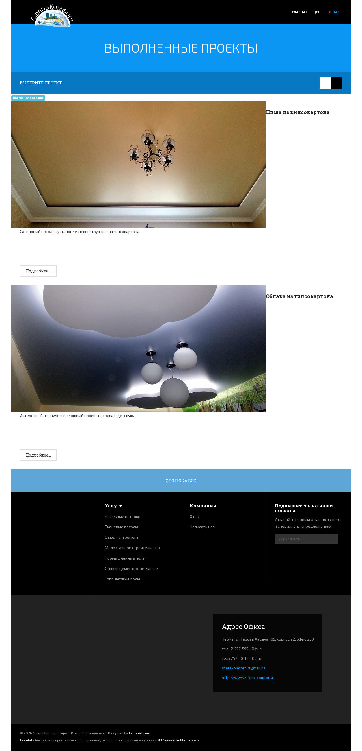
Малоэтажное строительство (132, 547)
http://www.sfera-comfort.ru (249, 677)
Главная (300, 12)
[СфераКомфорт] (52, 16)
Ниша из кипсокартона (298, 112)
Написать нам (203, 526)
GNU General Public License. (177, 740)
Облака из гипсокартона (299, 296)
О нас (334, 12)
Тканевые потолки (122, 526)
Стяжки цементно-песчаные (131, 568)
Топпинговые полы (122, 579)
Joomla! (26, 740)
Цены (318, 12)
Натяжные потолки (122, 516)
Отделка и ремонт (122, 537)
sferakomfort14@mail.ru (243, 667)
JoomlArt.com (139, 733)
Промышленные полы (125, 558)
